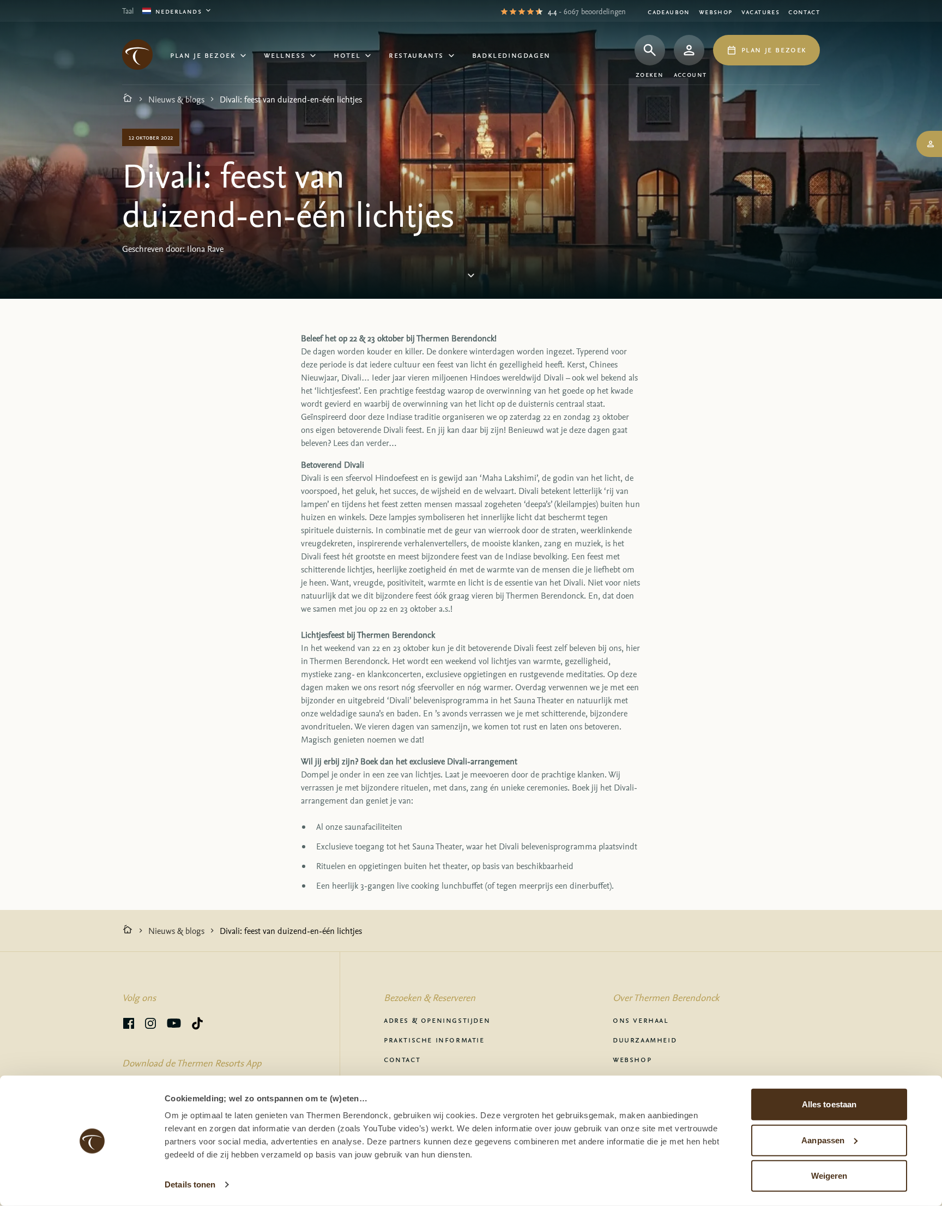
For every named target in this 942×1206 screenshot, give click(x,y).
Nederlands (178, 10)
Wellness (284, 55)
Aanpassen (822, 1139)
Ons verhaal (641, 1020)
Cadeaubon (669, 11)
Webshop (716, 11)
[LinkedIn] (150, 1025)
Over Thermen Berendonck (666, 997)
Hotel (347, 55)
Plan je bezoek (202, 55)
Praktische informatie (434, 1039)
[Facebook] (128, 1025)
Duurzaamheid (645, 1039)
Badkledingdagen (511, 55)
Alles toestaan (829, 1104)
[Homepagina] (127, 99)
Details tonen (190, 1184)
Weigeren (829, 1175)
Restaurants (416, 55)
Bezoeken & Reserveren (429, 997)
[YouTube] (174, 1025)
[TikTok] (197, 1025)
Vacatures (760, 11)
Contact (804, 11)
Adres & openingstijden (437, 1020)
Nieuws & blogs (176, 99)
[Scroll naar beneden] (471, 277)
